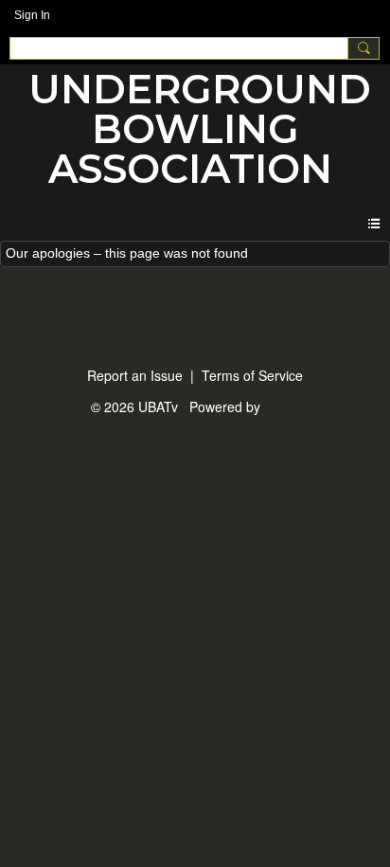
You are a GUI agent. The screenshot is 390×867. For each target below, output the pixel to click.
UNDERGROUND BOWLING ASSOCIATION (199, 128)
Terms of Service (252, 375)
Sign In (32, 15)
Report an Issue (135, 375)
